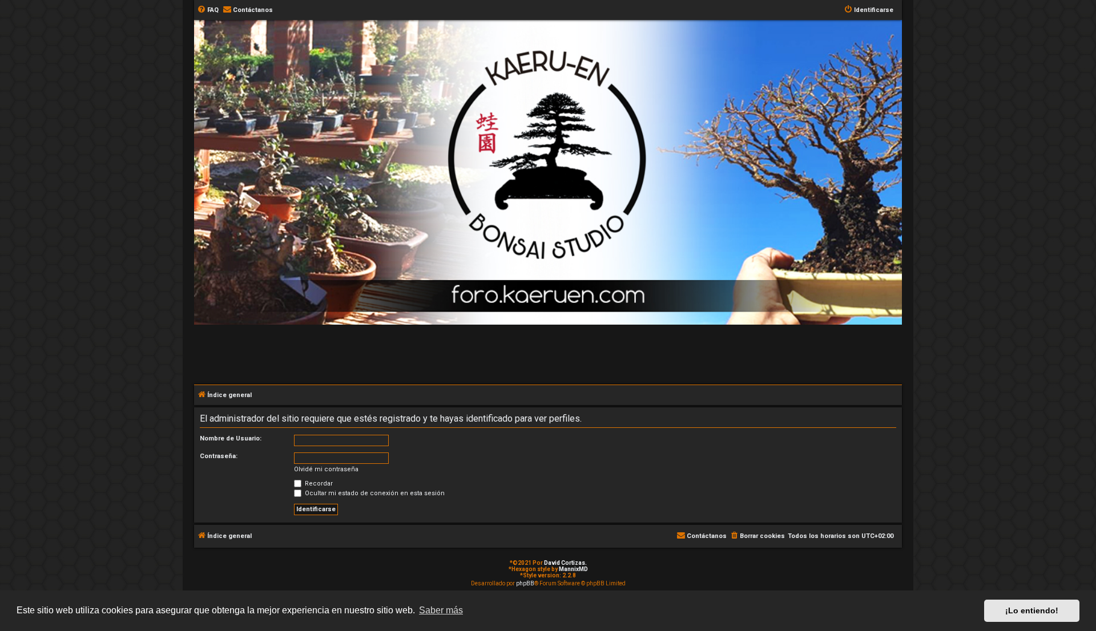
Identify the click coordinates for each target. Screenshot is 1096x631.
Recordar (318, 483)
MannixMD (573, 569)
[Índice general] (554, 82)
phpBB (525, 583)
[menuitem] (208, 10)
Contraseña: (218, 456)
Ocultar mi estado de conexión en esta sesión (374, 493)
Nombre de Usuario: (230, 438)
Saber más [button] (441, 610)
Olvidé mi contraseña (326, 469)
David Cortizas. (565, 563)
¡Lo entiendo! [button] (1031, 610)
